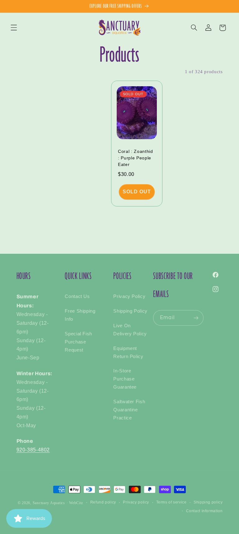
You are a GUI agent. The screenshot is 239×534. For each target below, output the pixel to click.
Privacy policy (136, 502)
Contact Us (77, 296)
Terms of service (171, 502)
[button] (14, 28)
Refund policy (103, 502)
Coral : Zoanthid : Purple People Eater (135, 158)
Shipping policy (208, 502)
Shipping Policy (130, 311)
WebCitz (76, 503)
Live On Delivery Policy (130, 329)
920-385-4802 (33, 449)
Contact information (204, 511)
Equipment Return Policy (128, 352)
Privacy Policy (129, 296)
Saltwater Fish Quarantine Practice (129, 409)
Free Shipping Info (80, 315)
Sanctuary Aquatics (49, 503)
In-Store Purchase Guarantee (125, 379)
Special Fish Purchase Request (78, 341)
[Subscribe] (196, 317)
